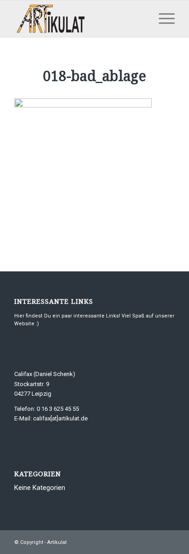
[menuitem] (162, 18)
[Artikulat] (78, 18)
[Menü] (162, 18)
